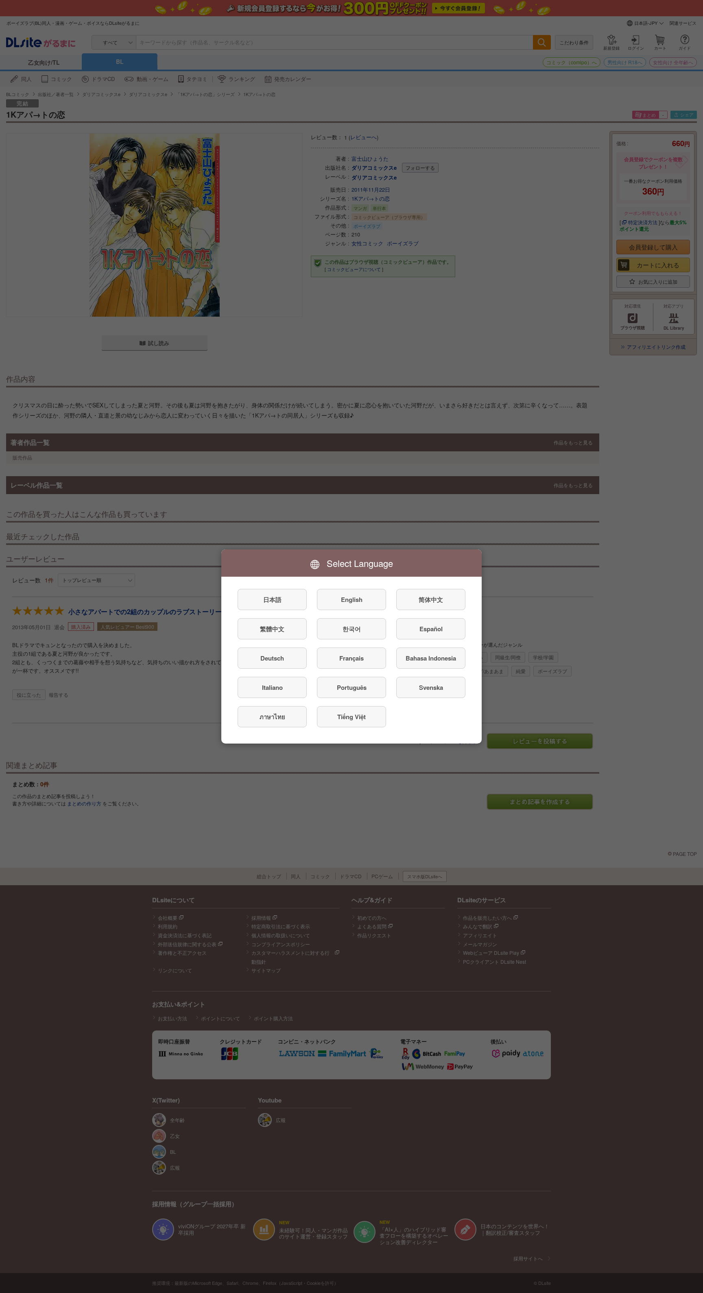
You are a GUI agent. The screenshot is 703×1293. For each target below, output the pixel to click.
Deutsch (272, 658)
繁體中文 (272, 628)
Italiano (272, 687)
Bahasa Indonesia (431, 658)
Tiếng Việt (351, 716)
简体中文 (431, 599)
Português (352, 687)
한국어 (352, 628)
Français (351, 658)
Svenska (431, 687)
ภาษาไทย (272, 716)
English (351, 599)
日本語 (272, 599)
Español (431, 628)
